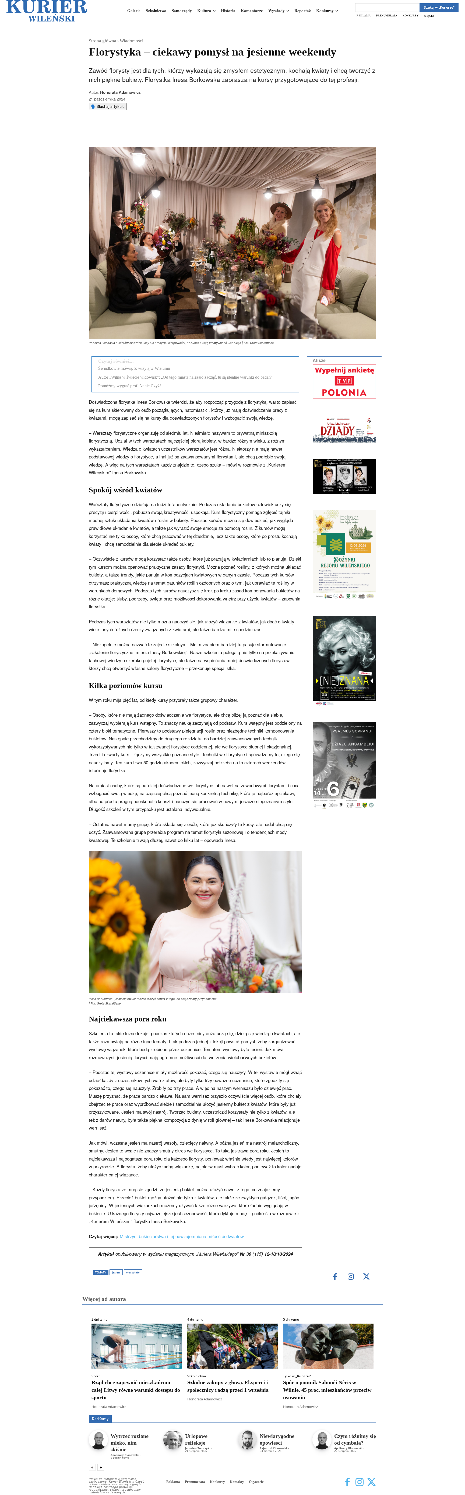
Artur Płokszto (208, 1407)
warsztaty (133, 1272)
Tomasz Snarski (363, 1411)
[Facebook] (132, 133)
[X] (145, 133)
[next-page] (100, 1467)
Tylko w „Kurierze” (297, 1376)
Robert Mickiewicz (328, 1411)
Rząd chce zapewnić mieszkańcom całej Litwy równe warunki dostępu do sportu (135, 1389)
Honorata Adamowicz (120, 92)
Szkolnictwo (196, 1376)
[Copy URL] (182, 133)
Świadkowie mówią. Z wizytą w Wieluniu (134, 368)
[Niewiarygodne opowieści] (247, 1439)
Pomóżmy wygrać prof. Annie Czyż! (129, 386)
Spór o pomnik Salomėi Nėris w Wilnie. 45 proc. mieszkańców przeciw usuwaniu (327, 1389)
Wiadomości (131, 40)
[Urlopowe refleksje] (172, 1439)
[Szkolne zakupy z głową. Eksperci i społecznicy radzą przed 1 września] (232, 1346)
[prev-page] (92, 1467)
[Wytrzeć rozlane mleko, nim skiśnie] (98, 1439)
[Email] (169, 133)
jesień (116, 1272)
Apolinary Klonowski (125, 1455)
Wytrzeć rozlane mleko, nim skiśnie (130, 1442)
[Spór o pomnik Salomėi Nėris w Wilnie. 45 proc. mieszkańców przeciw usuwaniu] (328, 1346)
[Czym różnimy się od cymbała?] (322, 1439)
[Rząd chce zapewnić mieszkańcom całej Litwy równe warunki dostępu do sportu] (136, 1346)
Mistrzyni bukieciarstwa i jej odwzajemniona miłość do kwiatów (182, 1236)
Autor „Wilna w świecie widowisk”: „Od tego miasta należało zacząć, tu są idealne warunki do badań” (185, 377)
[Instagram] (351, 1277)
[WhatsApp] (157, 133)
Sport (95, 1376)
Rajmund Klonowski (273, 1448)
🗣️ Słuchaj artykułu (108, 106)
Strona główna (102, 40)
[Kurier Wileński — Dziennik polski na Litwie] (46, 11)
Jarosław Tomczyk (197, 1448)
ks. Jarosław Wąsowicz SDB (282, 1407)
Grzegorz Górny (239, 1407)
